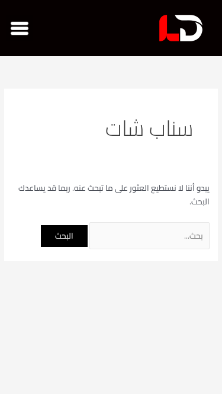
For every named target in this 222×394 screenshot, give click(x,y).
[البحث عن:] (149, 235)
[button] (19, 28)
